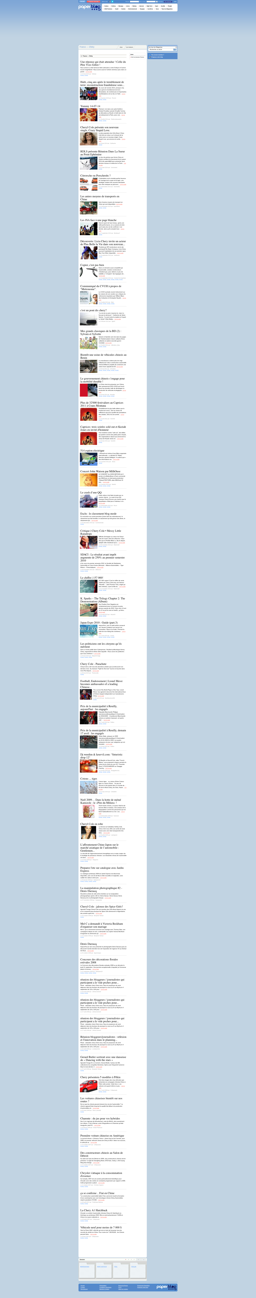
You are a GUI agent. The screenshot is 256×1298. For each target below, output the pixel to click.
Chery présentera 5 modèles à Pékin (100, 1077)
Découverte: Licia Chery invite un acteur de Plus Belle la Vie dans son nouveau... (103, 242)
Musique (120, 6)
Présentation (103, 1285)
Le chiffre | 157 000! (91, 577)
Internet (141, 6)
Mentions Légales (104, 1289)
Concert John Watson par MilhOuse (100, 471)
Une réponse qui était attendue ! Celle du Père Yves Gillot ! (103, 63)
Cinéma (113, 6)
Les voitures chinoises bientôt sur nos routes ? (101, 1099)
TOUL (115, 1266)
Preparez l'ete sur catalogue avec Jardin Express (102, 869)
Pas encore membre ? (157, 55)
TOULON (133, 1266)
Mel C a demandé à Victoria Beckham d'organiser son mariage (101, 925)
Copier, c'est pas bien (92, 265)
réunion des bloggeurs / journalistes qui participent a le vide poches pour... (102, 981)
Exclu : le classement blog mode (98, 513)
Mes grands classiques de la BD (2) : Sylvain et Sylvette (100, 332)
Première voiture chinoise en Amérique (102, 1135)
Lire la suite (89, 71)
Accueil (82, 1)
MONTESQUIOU (84, 1266)
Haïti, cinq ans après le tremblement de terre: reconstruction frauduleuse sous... (102, 83)
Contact (83, 1287)
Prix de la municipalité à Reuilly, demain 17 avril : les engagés (103, 731)
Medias (134, 6)
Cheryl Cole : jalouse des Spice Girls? (101, 906)
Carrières (150, 9)
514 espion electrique (92, 450)
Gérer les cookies (123, 1289)
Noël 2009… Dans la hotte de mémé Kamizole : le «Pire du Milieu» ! (100, 801)
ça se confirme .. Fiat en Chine (97, 1193)
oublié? (175, 1)
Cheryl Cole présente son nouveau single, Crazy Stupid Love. (99, 128)
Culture (106, 6)
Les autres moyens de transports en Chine (99, 197)
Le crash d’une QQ (91, 492)
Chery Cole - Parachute (93, 664)
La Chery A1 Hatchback (93, 1210)
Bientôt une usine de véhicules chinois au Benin (103, 356)
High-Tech (149, 6)
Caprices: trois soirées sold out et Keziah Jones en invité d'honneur (103, 428)
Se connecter (168, 1)
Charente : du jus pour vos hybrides (100, 1118)
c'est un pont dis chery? (93, 310)
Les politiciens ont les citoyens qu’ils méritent (101, 645)
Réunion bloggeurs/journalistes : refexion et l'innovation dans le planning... (103, 1038)
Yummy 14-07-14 (90, 106)
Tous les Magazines (167, 9)
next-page (143, 1259)
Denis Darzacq (88, 944)
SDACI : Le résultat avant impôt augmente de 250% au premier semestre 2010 (102, 557)
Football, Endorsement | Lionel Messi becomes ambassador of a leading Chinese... (101, 684)
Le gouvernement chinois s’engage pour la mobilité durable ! (102, 379)
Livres (128, 6)
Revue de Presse (123, 1285)
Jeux (121, 47)
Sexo (157, 9)
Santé (116, 9)
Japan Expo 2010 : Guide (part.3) (99, 622)
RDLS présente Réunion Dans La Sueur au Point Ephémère (102, 152)
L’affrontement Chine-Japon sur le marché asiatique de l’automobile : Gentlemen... (99, 847)
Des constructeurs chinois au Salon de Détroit (101, 1154)
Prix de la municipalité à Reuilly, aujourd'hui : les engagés (98, 707)
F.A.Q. (120, 1287)
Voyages (142, 9)
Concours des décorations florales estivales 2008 (99, 960)
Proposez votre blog (157, 57)
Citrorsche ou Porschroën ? (95, 175)
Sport (156, 6)
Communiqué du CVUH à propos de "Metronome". (100, 287)
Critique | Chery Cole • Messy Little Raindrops (100, 532)
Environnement (132, 9)
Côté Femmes (108, 9)
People (170, 6)
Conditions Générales (105, 1287)
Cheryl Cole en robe (91, 824)
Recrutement (84, 1289)
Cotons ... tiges (88, 778)
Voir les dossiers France (137, 57)
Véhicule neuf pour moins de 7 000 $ (101, 1227)
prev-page (138, 1259)
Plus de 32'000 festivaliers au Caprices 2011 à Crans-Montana (101, 404)
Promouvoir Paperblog (143, 1285)
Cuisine (123, 9)
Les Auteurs (129, 47)
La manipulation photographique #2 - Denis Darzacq (101, 889)
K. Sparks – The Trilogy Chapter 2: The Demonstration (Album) (102, 599)
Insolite (163, 6)
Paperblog (89, 7)
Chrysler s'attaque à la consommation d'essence (101, 1174)
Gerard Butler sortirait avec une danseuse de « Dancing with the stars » (103, 1058)
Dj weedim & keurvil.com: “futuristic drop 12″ (101, 755)
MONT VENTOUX (102, 1266)
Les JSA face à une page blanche (98, 220)
